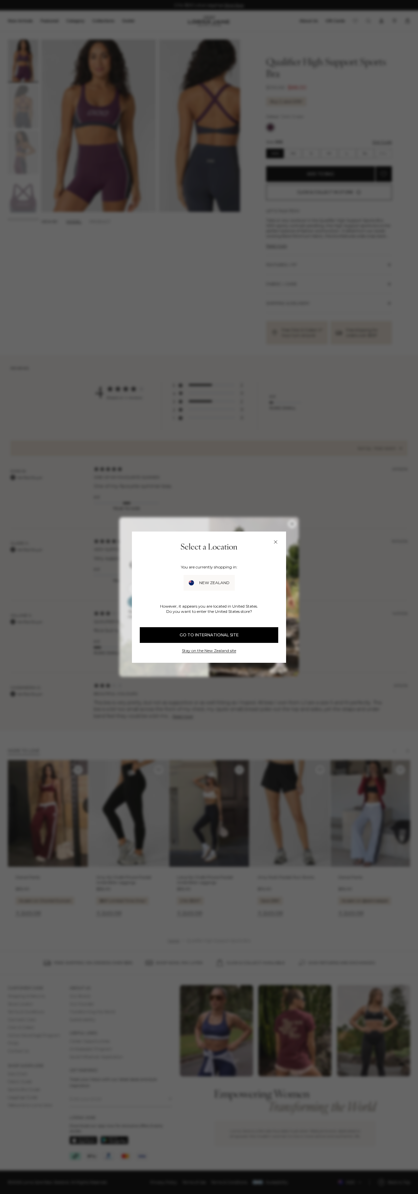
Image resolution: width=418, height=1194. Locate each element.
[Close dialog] (275, 542)
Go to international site (209, 634)
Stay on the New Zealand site (209, 650)
